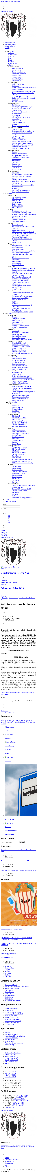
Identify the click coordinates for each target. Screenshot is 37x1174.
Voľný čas (14, 402)
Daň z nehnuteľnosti (18, 84)
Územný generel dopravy (19, 180)
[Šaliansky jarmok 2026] (8, 953)
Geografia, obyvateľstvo (19, 471)
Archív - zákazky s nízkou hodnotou (23, 379)
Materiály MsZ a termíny (19, 343)
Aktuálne (11, 53)
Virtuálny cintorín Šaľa (11, 1058)
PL (9, 522)
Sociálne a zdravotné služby (13, 1000)
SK (9, 515)
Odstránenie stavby (18, 265)
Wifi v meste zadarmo (18, 430)
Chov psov (15, 167)
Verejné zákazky (17, 372)
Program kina (16, 405)
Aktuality (13, 51)
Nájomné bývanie (17, 129)
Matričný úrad (9, 997)
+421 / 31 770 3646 (18, 1102)
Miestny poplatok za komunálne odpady (24, 91)
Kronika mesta (16, 478)
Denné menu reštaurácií (19, 431)
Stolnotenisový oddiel (18, 454)
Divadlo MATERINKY (19, 418)
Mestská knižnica (17, 409)
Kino (9, 58)
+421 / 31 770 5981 (10, 1071)
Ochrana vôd (16, 164)
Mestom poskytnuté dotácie (20, 397)
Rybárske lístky (16, 310)
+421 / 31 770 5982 (10, 1073)
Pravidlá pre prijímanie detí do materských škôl (21, 109)
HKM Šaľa (15, 451)
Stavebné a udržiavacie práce (21, 252)
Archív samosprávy (18, 400)
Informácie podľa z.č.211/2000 (21, 386)
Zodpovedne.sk (16, 496)
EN (9, 517)
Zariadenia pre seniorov (19, 140)
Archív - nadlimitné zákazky (20, 383)
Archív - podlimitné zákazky (20, 381)
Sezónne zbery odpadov (19, 153)
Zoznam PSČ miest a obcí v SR (21, 489)
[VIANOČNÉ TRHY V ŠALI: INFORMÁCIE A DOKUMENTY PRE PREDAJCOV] (18, 939)
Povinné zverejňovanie (11, 1009)
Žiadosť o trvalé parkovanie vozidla (22, 174)
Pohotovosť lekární (18, 437)
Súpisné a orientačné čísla (20, 221)
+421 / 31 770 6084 (18, 1104)
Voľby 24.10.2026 (10, 501)
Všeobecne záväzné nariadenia (21, 332)
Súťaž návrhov (16, 374)
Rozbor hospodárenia (18, 360)
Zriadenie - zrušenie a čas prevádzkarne (24, 268)
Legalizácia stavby (17, 263)
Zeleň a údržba (16, 159)
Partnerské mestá (17, 324)
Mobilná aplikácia (10, 42)
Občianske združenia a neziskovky (22, 463)
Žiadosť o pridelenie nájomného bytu (23, 131)
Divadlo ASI (16, 416)
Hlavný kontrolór (17, 320)
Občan (11, 65)
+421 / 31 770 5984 (10, 1077)
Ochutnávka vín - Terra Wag (15, 573)
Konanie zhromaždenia (19, 299)
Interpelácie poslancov (19, 352)
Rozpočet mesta (17, 357)
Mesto (10, 313)
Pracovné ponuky (17, 435)
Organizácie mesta (17, 322)
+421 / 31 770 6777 (21, 1097)
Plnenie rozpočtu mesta (19, 358)
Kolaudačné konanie (18, 249)
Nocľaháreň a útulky (18, 136)
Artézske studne (17, 166)
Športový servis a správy (19, 447)
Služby (11, 193)
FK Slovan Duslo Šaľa (19, 452)
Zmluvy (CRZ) (16, 393)
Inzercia (14, 442)
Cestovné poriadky (17, 440)
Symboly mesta (16, 466)
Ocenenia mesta (17, 475)
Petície (14, 301)
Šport (10, 60)
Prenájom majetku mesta (19, 365)
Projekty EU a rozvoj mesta (20, 325)
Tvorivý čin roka (17, 477)
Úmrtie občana (16, 242)
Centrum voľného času (19, 122)
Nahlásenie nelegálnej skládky (21, 157)
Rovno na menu (15, 1)
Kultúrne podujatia (17, 407)
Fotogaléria (15, 411)
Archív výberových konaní (20, 398)
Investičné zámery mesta (19, 327)
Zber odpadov (9, 990)
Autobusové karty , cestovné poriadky (23, 181)
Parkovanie (15, 173)
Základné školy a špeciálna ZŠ (21, 117)
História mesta (16, 468)
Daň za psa (15, 86)
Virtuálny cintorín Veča (11, 1060)
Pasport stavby (16, 261)
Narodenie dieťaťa (17, 225)
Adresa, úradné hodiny (19, 197)
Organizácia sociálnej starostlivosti (22, 145)
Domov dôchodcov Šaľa (19, 146)
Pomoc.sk (15, 494)
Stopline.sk (15, 492)
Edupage (14, 124)
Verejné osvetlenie (17, 186)
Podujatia (11, 56)
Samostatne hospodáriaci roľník (21, 277)
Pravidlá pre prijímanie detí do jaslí (22, 107)
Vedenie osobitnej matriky (20, 237)
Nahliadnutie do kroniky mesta (21, 308)
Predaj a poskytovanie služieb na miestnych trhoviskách (22, 274)
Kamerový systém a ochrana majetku (23, 185)
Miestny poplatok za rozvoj (20, 96)
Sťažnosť (15, 303)
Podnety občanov (10, 46)
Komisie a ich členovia (19, 350)
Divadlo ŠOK (16, 419)
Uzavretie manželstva (18, 230)
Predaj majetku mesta (18, 364)
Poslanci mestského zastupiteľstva (15, 1036)
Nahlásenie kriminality (19, 74)
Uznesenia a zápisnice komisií (21, 346)
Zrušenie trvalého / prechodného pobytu (24, 214)
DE (9, 520)
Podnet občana (16, 70)
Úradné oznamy (9, 1045)
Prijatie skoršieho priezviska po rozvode (24, 233)
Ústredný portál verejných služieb (22, 497)
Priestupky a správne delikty (20, 298)
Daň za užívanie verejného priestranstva (24, 87)
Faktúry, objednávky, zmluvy (21, 395)
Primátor (14, 317)
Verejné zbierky (17, 289)
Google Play (8, 1146)
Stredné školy (16, 119)
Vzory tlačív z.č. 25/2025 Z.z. (21, 246)
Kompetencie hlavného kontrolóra (22, 339)
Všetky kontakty (9, 1107)
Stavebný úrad (9, 999)
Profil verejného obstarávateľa (21, 376)
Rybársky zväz (16, 456)
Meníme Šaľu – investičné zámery (15, 722)
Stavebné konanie (17, 247)
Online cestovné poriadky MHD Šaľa (23, 485)
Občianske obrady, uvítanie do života (23, 232)
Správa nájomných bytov (19, 369)
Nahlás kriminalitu (10, 44)
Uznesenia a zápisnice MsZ (20, 345)
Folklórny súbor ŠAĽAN (19, 421)
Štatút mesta (15, 331)
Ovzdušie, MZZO (17, 162)
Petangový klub (17, 458)
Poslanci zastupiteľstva (19, 348)
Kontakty (7, 48)
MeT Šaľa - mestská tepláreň (20, 148)
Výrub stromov (16, 160)
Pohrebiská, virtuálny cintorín (21, 190)
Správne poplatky (17, 101)
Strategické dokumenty (19, 336)
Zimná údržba (16, 188)
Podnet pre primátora (18, 72)
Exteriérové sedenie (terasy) (20, 279)
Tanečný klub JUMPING (19, 423)
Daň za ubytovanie (17, 89)
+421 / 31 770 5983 (10, 1075)
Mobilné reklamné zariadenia (21, 280)
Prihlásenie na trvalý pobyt (20, 211)
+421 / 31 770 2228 (22, 1100)
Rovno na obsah (6, 1)
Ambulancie (15, 438)
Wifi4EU (7, 1063)
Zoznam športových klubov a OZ (22, 459)
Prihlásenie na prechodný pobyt (21, 213)
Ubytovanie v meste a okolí (20, 433)
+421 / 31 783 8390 (17, 1106)
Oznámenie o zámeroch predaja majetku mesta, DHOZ (15, 860)
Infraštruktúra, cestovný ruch (20, 473)
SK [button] (6, 513)
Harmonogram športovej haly (21, 461)
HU (9, 519)
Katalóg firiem (16, 444)
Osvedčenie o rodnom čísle (20, 235)
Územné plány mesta (18, 338)
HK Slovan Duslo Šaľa (19, 449)
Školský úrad (16, 105)
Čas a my (11, 61)
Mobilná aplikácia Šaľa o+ (12, 1053)
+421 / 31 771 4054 (19, 1099)
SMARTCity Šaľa (17, 79)
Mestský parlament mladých (20, 126)
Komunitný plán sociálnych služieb (22, 143)
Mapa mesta (15, 183)
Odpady (14, 152)
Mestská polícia (16, 75)
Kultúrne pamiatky (17, 470)
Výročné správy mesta (19, 362)
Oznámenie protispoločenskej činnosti (23, 391)
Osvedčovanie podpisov (12, 988)
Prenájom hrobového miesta (20, 192)
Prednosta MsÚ (16, 202)
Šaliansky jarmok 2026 (7, 957)
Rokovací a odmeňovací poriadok (22, 353)
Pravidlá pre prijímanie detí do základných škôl (21, 112)
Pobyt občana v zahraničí (19, 216)
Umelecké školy (17, 120)
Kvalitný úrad (16, 200)
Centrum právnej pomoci (19, 491)
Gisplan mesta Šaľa (10, 1056)
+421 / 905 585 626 (22, 1095)
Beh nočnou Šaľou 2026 (12, 588)
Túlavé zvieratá (16, 169)
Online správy (12, 63)
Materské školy (16, 115)
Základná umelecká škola (19, 426)
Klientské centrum (17, 68)
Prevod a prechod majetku (20, 367)
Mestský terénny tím (18, 138)
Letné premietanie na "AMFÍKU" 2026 (11, 929)
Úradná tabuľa (12, 54)
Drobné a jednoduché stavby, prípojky (23, 251)
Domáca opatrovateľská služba (21, 141)
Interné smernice (17, 334)
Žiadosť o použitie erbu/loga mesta (22, 312)
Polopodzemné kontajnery (20, 155)
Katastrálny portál (17, 487)
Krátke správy (23, 720)
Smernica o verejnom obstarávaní (22, 378)
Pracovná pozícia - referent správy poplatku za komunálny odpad (18, 870)
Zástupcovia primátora (19, 319)
